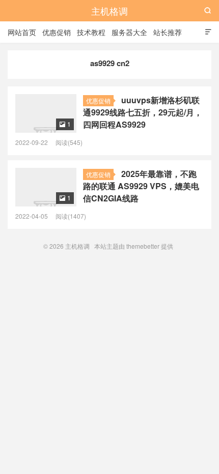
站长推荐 (167, 32)
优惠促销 (56, 32)
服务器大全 (129, 32)
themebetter (142, 246)
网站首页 (22, 32)
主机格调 (109, 10)
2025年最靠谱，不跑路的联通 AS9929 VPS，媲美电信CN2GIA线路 (141, 186)
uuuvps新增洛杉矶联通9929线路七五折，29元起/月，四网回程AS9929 (142, 112)
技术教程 (91, 32)
